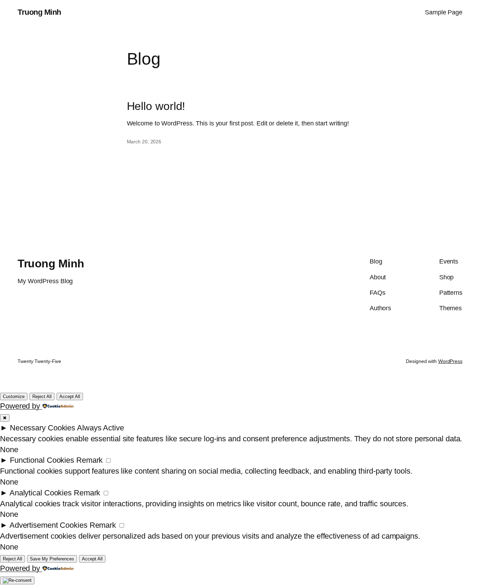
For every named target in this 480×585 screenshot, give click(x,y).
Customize (14, 396)
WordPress (450, 361)
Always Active (100, 427)
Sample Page (443, 12)
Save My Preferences (52, 558)
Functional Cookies (42, 460)
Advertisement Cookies (48, 525)
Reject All (42, 396)
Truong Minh (39, 12)
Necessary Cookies (42, 427)
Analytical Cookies (40, 492)
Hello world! (156, 106)
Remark (89, 460)
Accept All (69, 396)
